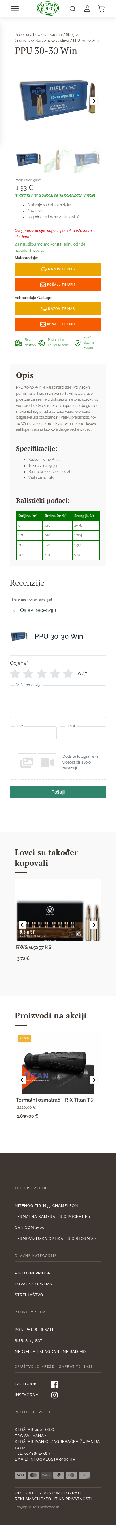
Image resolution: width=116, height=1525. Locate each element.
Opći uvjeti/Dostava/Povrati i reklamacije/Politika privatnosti (53, 1496)
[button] (15, 8)
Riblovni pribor (33, 1273)
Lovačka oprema (47, 35)
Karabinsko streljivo (52, 40)
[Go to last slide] (22, 925)
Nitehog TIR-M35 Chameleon (46, 1206)
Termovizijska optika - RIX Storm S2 (55, 1238)
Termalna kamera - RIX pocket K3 (52, 1216)
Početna (22, 35)
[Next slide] (93, 101)
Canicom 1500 (30, 1227)
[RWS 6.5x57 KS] (58, 910)
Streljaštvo (29, 1295)
